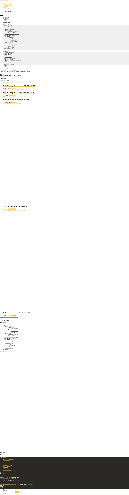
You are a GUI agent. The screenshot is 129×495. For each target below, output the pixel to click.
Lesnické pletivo (8, 53)
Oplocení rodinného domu (11, 58)
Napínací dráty (11, 37)
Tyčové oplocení (8, 49)
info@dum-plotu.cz (13, 478)
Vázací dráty (10, 38)
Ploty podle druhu (6, 17)
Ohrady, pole (8, 54)
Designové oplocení (9, 29)
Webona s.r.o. (30, 484)
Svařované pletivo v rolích (13, 32)
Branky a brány (8, 25)
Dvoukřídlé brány (14, 331)
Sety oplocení (5, 18)
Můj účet (4, 489)
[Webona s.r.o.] (2, 487)
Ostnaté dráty (13, 40)
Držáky (9, 43)
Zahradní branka (11, 28)
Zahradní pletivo (8, 63)
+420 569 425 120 (4, 478)
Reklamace (5, 468)
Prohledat (5, 490)
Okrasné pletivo (8, 55)
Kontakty (5, 20)
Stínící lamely (11, 47)
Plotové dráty (8, 36)
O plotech (5, 19)
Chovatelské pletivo (9, 52)
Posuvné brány (11, 26)
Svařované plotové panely (8, 459)
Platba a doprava (6, 466)
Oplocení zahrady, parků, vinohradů (13, 60)
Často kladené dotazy (7, 465)
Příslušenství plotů (9, 42)
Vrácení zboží (6, 467)
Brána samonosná (14, 328)
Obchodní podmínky (7, 470)
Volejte (5, 456)
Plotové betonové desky (10, 35)
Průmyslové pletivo (9, 61)
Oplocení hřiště (8, 57)
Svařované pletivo (6, 460)
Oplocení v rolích (9, 30)
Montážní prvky (11, 44)
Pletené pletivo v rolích (13, 31)
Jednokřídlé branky (15, 332)
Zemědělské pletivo (9, 64)
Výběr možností (12, 88)
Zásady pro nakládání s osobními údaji (8, 484)
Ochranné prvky (11, 46)
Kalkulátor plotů (6, 22)
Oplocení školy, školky (10, 59)
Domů (1, 71)
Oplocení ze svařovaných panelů (12, 34)
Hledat (14, 70)
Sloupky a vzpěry (9, 48)
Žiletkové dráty (14, 41)
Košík (4, 493)
